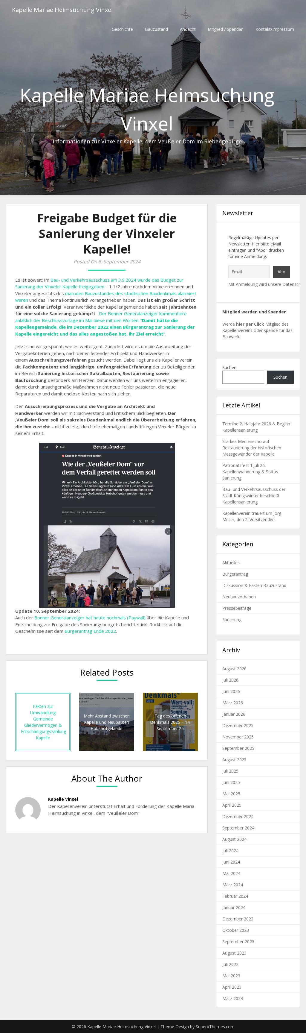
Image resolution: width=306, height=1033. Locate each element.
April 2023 (231, 987)
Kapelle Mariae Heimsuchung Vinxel (62, 10)
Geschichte (122, 29)
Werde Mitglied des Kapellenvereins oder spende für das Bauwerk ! (257, 330)
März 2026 (232, 703)
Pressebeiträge (236, 608)
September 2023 (238, 941)
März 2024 (232, 885)
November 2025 (238, 737)
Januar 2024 (233, 907)
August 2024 (234, 839)
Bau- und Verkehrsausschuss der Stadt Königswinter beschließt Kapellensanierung (253, 495)
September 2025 (238, 748)
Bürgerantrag (235, 574)
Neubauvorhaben (239, 597)
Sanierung (231, 619)
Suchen (229, 367)
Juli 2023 (230, 964)
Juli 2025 (230, 771)
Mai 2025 (231, 794)
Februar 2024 (235, 896)
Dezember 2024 (237, 816)
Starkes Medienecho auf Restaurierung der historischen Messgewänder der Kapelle (251, 448)
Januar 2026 (233, 714)
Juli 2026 (230, 680)
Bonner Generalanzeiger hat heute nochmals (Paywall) (90, 618)
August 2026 (234, 668)
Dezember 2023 (237, 919)
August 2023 (234, 953)
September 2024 (238, 828)
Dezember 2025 (237, 725)
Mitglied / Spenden (226, 29)
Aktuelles (231, 562)
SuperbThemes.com (215, 1026)
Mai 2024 (231, 873)
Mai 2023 (231, 976)
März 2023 (232, 998)
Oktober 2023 (235, 930)
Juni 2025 (231, 782)
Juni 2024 (231, 862)
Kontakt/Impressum (274, 29)
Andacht (188, 29)
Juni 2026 (231, 691)
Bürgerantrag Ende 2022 (90, 631)
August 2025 (234, 759)
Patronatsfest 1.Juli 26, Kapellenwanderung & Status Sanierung (250, 471)
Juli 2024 (230, 850)
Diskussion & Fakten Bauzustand (254, 585)
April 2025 (231, 805)
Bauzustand (156, 29)
